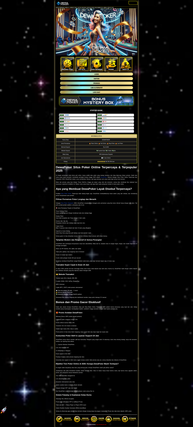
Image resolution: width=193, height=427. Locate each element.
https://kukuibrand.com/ (101, 424)
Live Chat (133, 2)
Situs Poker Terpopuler (67, 203)
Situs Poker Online (66, 193)
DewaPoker (104, 177)
